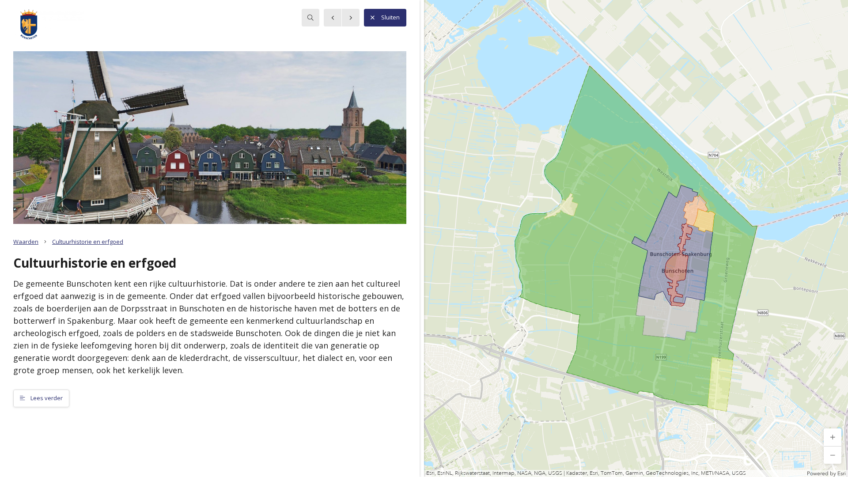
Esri (841, 473)
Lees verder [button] (46, 398)
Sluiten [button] (390, 17)
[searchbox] (310, 17)
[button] (832, 437)
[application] (636, 238)
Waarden (25, 242)
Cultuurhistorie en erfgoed (87, 242)
